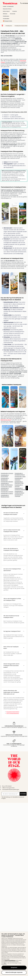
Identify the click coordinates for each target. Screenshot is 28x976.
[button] (14, 513)
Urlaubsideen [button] (6, 18)
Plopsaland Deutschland (12, 711)
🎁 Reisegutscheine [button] (7, 21)
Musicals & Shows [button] (7, 9)
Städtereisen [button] (6, 16)
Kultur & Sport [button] (6, 11)
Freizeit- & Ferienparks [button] (8, 6)
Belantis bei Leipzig (6, 420)
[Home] (2, 25)
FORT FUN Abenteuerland (12, 713)
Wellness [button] (5, 13)
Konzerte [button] (14, 11)
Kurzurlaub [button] (12, 13)
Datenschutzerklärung (10, 960)
